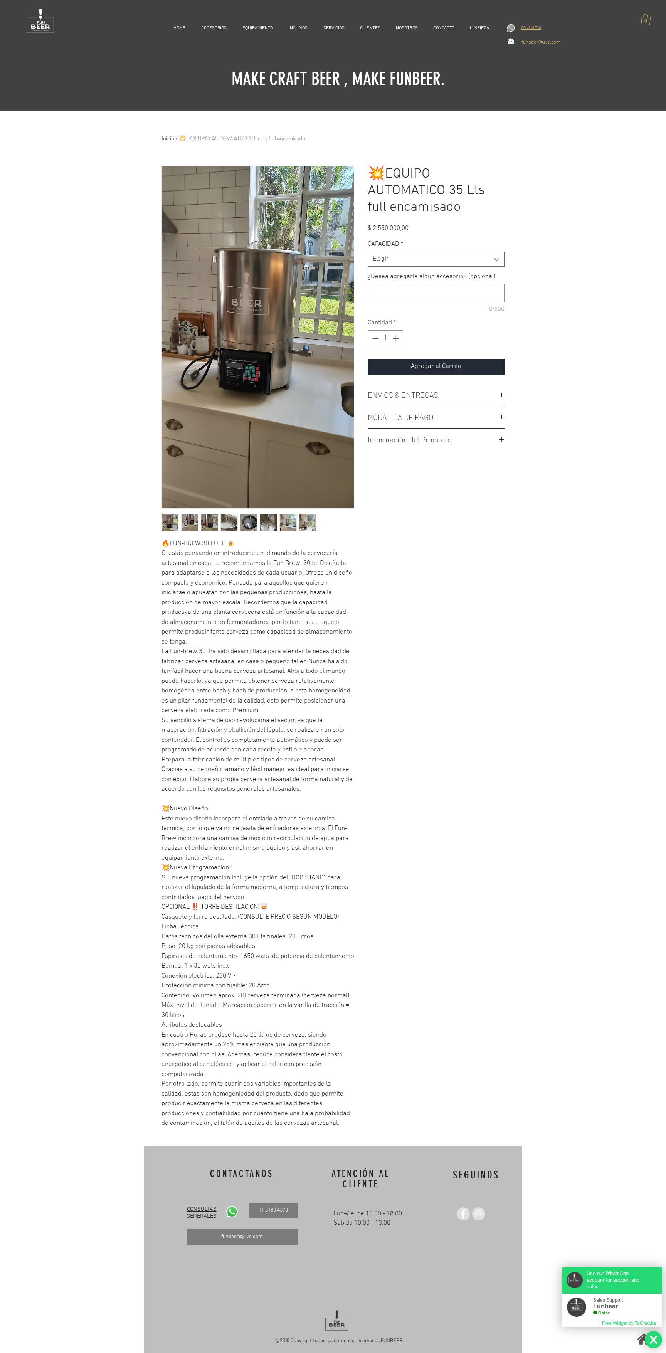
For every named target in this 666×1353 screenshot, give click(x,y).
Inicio (167, 138)
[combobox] (436, 259)
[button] (646, 19)
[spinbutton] (385, 338)
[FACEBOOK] (463, 1213)
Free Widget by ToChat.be (629, 1323)
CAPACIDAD (385, 244)
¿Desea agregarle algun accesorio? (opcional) (432, 277)
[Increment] (396, 338)
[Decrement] (374, 338)
